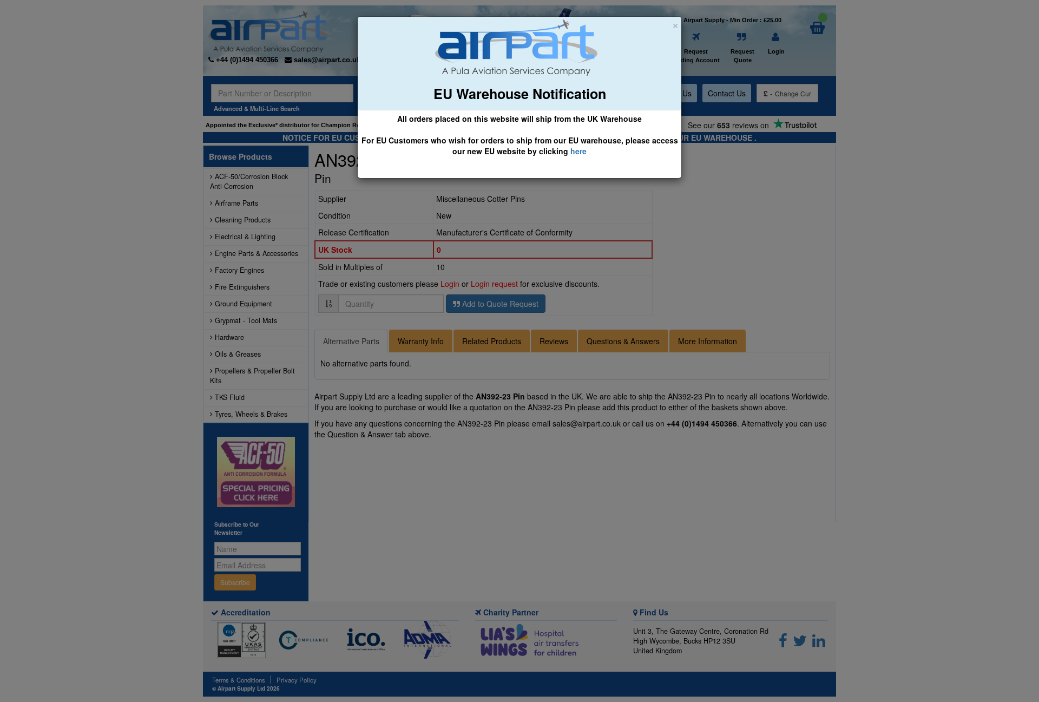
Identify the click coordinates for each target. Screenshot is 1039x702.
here (578, 151)
